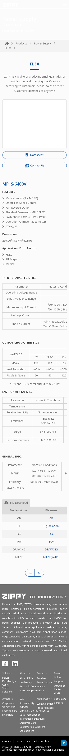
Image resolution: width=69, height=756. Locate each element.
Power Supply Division (32, 690)
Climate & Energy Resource (34, 710)
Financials (7, 714)
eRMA (57, 693)
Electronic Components (32, 686)
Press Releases (45, 707)
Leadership (26, 682)
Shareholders (9, 710)
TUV (51, 541)
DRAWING (51, 549)
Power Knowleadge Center (9, 681)
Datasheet (36, 155)
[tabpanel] (34, 538)
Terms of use (22, 741)
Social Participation (30, 714)
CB (51, 518)
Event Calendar (45, 703)
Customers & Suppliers (32, 726)
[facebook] (5, 665)
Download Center (59, 687)
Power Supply (42, 43)
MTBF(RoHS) (51, 557)
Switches (41, 678)
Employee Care (28, 722)
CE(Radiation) (51, 526)
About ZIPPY (26, 678)
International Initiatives (32, 718)
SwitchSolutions (7, 690)
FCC (51, 534)
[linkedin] (15, 665)
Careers (6, 741)
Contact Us (37, 165)
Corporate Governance (9, 705)
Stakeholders (27, 731)
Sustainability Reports (27, 705)
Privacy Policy (41, 741)
